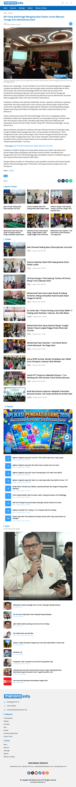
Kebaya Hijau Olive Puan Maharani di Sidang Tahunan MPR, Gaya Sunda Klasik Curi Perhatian (39, 517)
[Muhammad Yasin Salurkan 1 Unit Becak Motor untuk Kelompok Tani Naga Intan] (61, 221)
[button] (62, 3)
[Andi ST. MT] (7, 625)
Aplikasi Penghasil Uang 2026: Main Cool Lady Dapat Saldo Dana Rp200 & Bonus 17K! (40, 480)
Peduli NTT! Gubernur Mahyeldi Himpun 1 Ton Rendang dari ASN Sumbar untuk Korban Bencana (48, 376)
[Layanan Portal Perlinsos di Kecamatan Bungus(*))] (14, 282)
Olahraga (6, 750)
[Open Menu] (67, 3)
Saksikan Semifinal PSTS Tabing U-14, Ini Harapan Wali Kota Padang (34, 510)
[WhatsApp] (70, 181)
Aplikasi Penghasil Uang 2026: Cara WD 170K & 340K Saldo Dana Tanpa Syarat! (37, 458)
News (29, 250)
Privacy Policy (8, 736)
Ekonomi (6, 747)
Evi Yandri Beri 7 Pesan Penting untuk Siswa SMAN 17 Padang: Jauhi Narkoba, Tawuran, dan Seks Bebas (49, 311)
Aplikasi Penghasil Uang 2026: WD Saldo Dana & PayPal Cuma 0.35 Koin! (35, 465)
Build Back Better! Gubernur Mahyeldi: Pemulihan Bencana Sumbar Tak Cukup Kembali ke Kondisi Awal (49, 392)
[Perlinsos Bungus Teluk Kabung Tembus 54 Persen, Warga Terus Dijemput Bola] (61, 197)
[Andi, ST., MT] (7, 606)
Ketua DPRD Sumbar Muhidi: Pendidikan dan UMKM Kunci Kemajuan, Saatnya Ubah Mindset (49, 360)
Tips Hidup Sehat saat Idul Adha (23, 633)
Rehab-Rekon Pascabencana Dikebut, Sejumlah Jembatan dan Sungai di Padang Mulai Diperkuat (39, 487)
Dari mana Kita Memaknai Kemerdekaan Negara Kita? (30, 680)
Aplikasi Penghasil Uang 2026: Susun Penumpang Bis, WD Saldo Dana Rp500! (37, 473)
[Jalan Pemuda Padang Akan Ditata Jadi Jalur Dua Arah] (14, 197)
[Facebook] (59, 181)
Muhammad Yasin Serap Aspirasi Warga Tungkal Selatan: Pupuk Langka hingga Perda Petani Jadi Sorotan (37, 233)
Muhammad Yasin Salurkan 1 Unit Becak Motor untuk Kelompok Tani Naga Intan (61, 232)
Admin (5, 23)
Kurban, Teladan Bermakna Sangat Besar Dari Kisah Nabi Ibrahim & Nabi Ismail (38, 643)
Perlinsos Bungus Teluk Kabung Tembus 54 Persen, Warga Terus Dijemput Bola (61, 208)
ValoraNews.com (15, 766)
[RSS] (47, 773)
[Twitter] (63, 181)
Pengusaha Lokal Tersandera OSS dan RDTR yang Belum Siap (33, 662)
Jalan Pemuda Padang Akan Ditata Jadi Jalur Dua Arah (33, 146)
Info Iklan (7, 724)
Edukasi (29, 316)
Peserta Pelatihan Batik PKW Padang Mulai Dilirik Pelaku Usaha (38, 207)
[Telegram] (67, 181)
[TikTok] (39, 773)
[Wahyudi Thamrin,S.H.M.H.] (7, 662)
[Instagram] (43, 773)
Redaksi (6, 721)
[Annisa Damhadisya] (7, 672)
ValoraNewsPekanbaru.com (44, 766)
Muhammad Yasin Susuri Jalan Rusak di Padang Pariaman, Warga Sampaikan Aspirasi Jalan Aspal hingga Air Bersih (14, 233)
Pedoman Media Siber (11, 733)
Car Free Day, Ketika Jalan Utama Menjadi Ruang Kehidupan (32, 614)
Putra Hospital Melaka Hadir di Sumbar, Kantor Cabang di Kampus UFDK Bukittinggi (39, 495)
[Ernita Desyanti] (7, 681)
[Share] (70, 23)
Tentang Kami (8, 718)
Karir (5, 727)
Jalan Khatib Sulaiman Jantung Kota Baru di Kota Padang (31, 624)
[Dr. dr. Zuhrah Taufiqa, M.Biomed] (7, 634)
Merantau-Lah (17, 652)
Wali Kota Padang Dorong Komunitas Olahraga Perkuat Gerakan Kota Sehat (36, 502)
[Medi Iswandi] (7, 615)
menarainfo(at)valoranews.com (17, 710)
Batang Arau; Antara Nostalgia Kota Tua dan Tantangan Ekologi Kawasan (36, 605)
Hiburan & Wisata (9, 757)
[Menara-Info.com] (13, 3)
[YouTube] (36, 773)
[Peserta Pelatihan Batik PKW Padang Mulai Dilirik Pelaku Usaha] (38, 197)
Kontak (6, 730)
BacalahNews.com (60, 766)
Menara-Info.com (27, 766)
